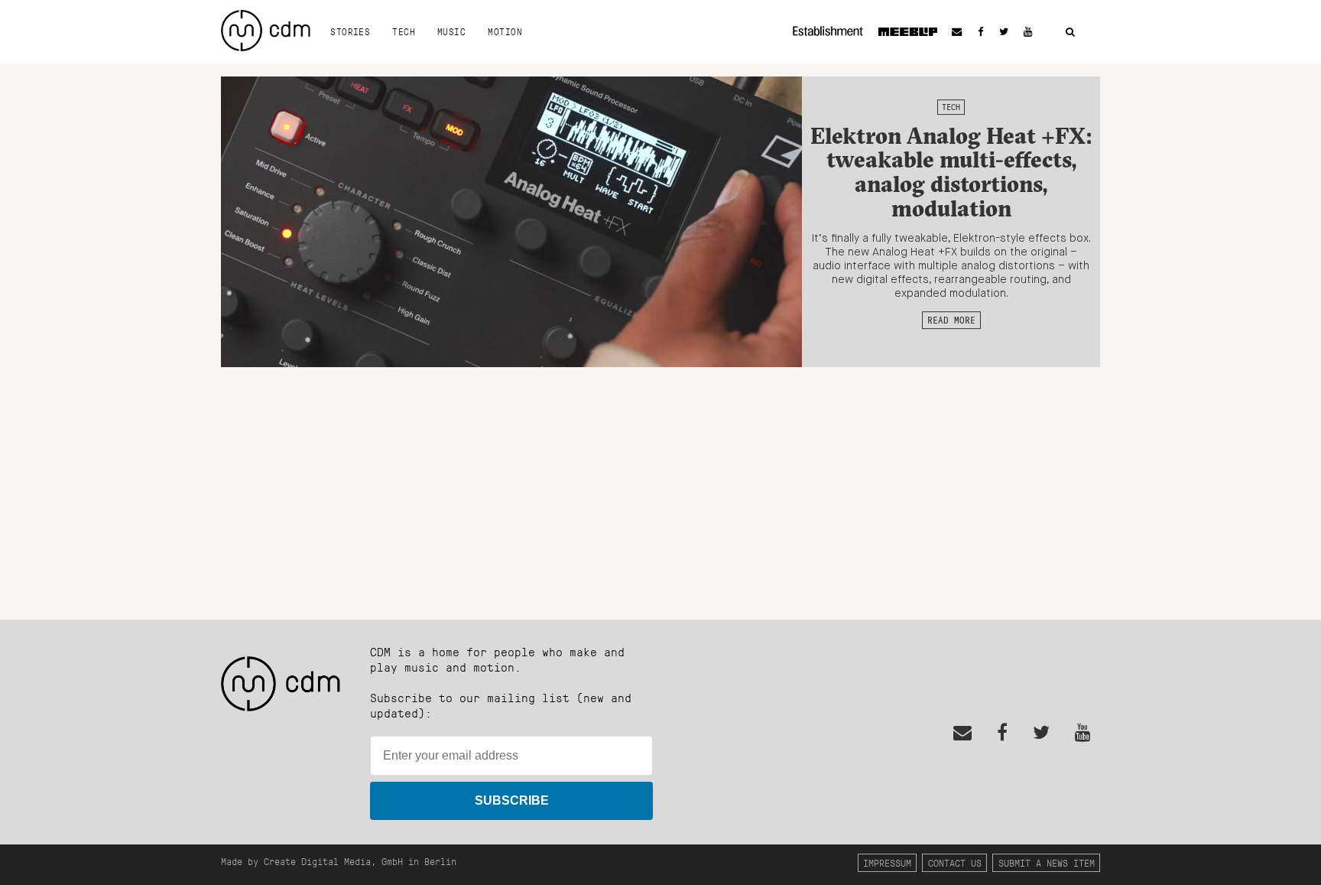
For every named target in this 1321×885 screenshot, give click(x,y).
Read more (951, 320)
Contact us (955, 862)
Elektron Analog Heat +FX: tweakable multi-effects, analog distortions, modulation (951, 172)
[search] (1070, 32)
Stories (350, 31)
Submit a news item (1046, 862)
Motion (505, 31)
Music (451, 31)
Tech (403, 31)
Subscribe (512, 800)
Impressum (887, 862)
